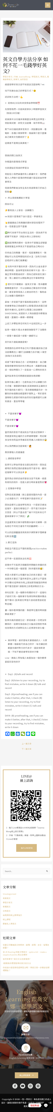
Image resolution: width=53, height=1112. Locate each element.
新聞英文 (7, 906)
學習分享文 (7, 76)
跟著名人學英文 (9, 923)
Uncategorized (9, 894)
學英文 (43, 76)
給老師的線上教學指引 (12, 915)
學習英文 (35, 76)
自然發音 (24, 79)
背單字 (16, 79)
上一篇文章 (26, 744)
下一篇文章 (26, 749)
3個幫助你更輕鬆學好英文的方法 (17, 963)
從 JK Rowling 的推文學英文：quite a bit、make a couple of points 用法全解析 (24, 953)
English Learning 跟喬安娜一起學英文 (26, 999)
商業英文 (7, 898)
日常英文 (7, 910)
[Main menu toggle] (47, 5)
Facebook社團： (26, 1054)
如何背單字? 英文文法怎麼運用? (16, 959)
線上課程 (7, 919)
